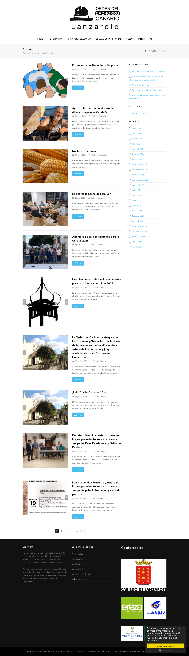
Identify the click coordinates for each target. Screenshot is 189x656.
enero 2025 (137, 221)
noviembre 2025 (139, 169)
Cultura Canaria (99, 69)
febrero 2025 (138, 216)
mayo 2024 (137, 247)
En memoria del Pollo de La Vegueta (95, 65)
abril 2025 (137, 205)
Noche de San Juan (84, 151)
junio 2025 (137, 195)
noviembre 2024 (139, 231)
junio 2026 (137, 133)
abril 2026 (137, 144)
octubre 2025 (138, 175)
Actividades (77, 554)
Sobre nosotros (79, 579)
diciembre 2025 (139, 164)
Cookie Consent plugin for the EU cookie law (165, 650)
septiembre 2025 (140, 180)
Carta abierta (78, 564)
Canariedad (77, 569)
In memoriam (78, 559)
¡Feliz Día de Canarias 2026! (90, 392)
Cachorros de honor (81, 574)
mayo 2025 (137, 200)
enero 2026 (137, 159)
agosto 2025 (138, 185)
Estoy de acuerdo (165, 646)
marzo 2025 (137, 210)
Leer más (78, 88)
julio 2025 (136, 190)
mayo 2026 (137, 138)
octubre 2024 (138, 236)
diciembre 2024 (139, 226)
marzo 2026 (137, 149)
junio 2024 (137, 241)
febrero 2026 (138, 154)
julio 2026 (136, 128)
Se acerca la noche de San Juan (91, 193)
